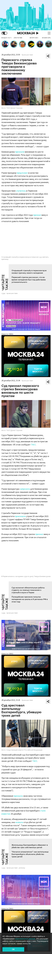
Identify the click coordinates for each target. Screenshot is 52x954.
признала (18, 795)
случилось (21, 190)
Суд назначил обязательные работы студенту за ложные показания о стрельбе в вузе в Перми (28, 590)
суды (3, 293)
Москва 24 (26, 33)
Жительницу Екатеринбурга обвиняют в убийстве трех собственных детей (30, 846)
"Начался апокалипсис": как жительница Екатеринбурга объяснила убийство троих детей (30, 854)
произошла (20, 516)
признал (37, 215)
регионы (22, 868)
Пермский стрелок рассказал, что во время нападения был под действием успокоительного (29, 279)
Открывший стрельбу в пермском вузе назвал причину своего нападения (29, 271)
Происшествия (27, 55)
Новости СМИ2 (7, 334)
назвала (19, 822)
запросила (25, 488)
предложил (22, 172)
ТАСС (33, 444)
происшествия (12, 293)
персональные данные (25, 939)
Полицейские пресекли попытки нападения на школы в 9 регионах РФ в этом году (30, 599)
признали (19, 151)
